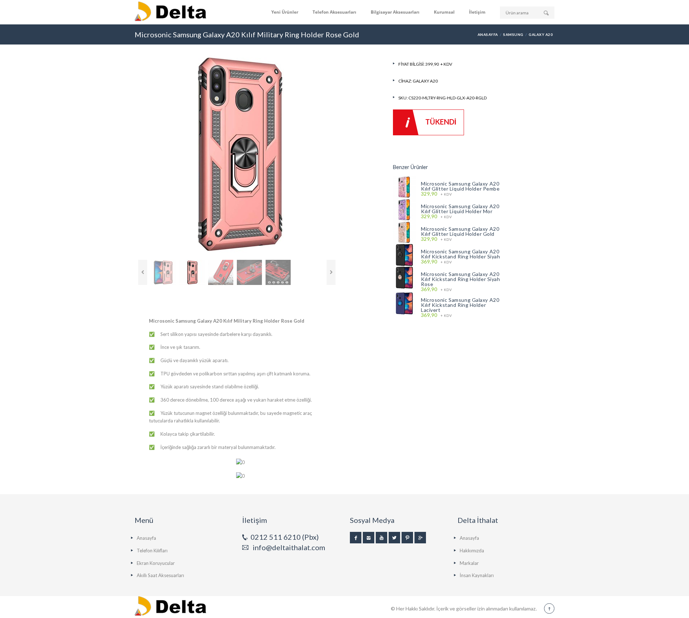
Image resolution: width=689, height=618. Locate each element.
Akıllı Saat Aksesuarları (160, 575)
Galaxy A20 (541, 34)
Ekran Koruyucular (156, 563)
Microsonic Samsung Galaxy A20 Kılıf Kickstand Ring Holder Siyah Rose (460, 279)
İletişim (477, 12)
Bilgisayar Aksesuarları (395, 12)
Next (331, 272)
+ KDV (436, 194)
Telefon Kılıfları (152, 550)
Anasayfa (488, 34)
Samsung (513, 34)
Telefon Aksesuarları (334, 12)
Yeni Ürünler (284, 12)
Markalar (469, 563)
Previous (142, 272)
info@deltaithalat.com (289, 547)
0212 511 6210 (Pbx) (284, 537)
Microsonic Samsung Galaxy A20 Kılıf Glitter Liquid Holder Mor (460, 208)
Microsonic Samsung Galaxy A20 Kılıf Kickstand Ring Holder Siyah (460, 253)
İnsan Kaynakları (477, 575)
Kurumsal (444, 12)
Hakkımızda (472, 550)
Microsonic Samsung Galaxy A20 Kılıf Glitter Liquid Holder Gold (460, 231)
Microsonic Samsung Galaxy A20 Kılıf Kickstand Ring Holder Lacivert (460, 305)
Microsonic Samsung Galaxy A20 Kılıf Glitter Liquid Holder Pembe (460, 186)
